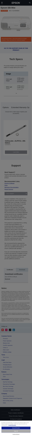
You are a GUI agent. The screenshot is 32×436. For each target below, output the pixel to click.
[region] (16, 428)
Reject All (16, 431)
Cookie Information (12, 425)
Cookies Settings (16, 434)
